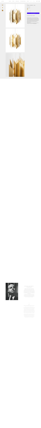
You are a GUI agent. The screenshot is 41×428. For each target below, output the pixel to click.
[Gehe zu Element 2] (2, 7)
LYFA (27, 4)
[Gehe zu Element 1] (2, 5)
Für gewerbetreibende (23, 1)
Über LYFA (28, 1)
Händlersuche (17, 1)
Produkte (10, 1)
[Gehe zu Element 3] (2, 10)
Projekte (13, 1)
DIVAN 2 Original (34, 23)
